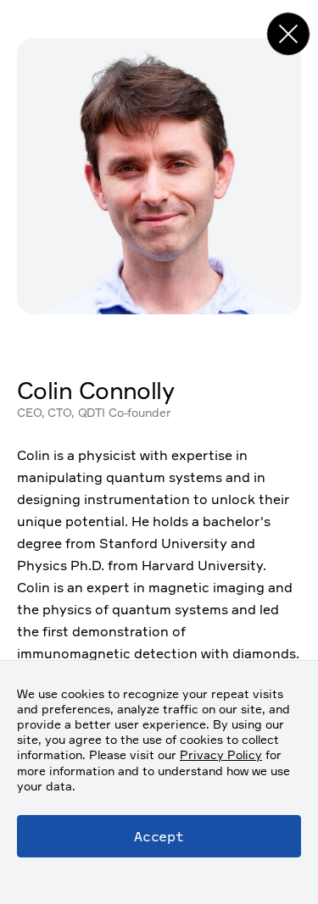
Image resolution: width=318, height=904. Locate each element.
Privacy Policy (221, 754)
